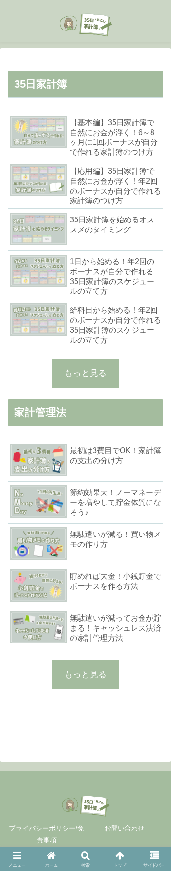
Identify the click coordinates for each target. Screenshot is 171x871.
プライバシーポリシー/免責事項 (46, 834)
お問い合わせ (124, 828)
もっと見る (85, 373)
